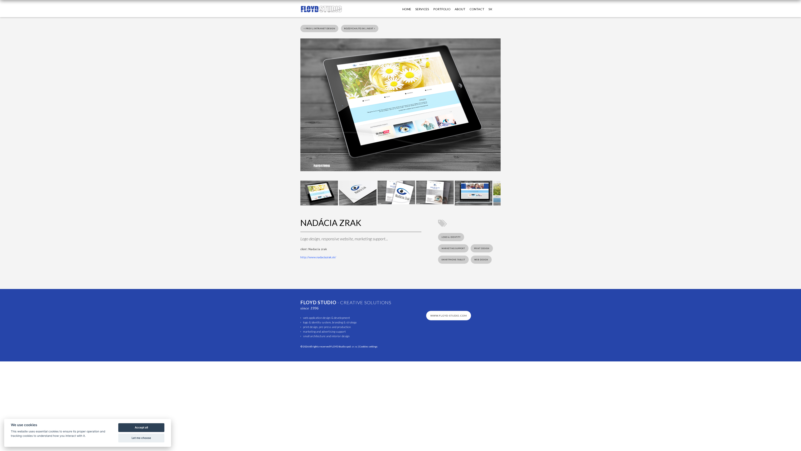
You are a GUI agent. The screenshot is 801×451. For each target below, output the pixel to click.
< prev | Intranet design (319, 28)
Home (406, 9)
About (460, 9)
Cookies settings (368, 346)
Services (422, 9)
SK (490, 9)
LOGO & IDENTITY (451, 237)
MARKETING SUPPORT (453, 248)
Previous (294, 193)
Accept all (141, 427)
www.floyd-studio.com (448, 315)
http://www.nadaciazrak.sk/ (318, 257)
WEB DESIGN (481, 259)
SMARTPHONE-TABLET (453, 259)
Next (507, 193)
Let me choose (141, 438)
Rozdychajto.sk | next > (359, 28)
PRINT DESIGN (481, 248)
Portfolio (442, 9)
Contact (477, 9)
